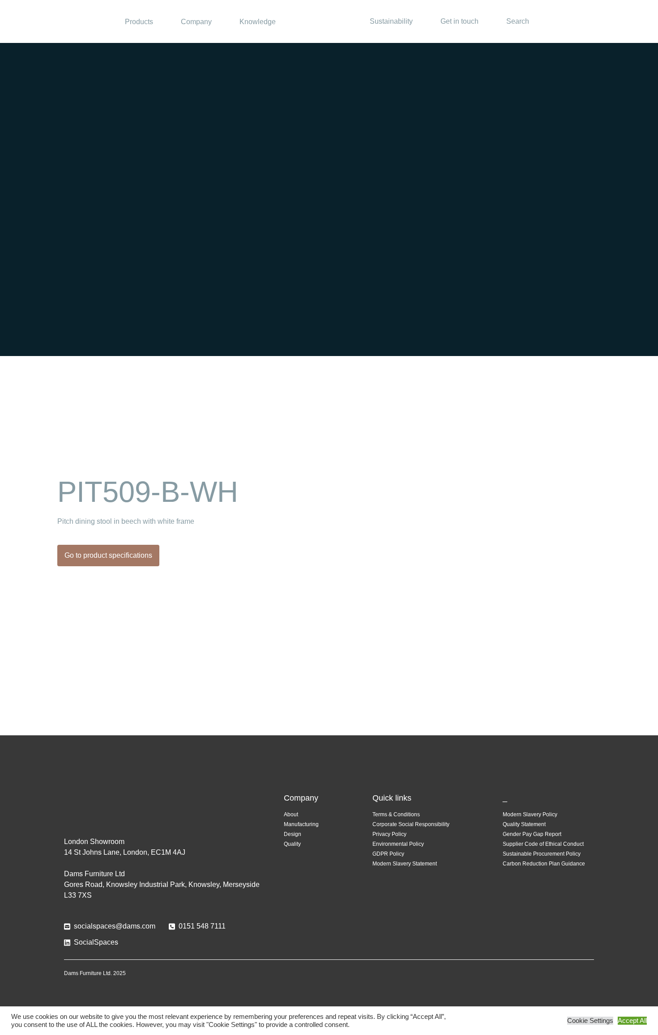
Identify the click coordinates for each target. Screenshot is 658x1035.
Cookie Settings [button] (590, 1020)
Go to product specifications (108, 555)
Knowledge (257, 21)
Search (517, 21)
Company (196, 21)
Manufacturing (301, 824)
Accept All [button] (632, 1020)
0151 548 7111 (202, 926)
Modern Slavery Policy (530, 814)
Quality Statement (524, 824)
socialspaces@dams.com (114, 926)
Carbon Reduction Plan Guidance (544, 864)
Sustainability (391, 21)
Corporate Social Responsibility (410, 824)
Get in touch (459, 21)
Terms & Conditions (396, 814)
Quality (292, 844)
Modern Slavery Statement (404, 864)
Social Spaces (329, 21)
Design (292, 834)
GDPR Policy (388, 854)
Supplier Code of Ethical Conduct (543, 844)
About (291, 814)
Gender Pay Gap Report (532, 834)
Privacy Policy (389, 834)
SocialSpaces (96, 942)
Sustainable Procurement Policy (542, 854)
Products (139, 21)
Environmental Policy (398, 844)
